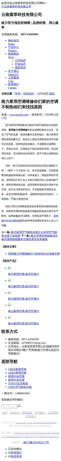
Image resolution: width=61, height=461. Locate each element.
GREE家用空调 (17, 369)
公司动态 (20, 60)
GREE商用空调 (17, 372)
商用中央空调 (16, 376)
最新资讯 (20, 67)
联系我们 (16, 452)
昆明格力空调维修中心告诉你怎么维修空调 (34, 253)
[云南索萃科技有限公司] (16, 6)
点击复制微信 (9, 406)
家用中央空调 (16, 379)
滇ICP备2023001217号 (36, 442)
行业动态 (20, 64)
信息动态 (28, 93)
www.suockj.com (18, 114)
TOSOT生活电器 (18, 383)
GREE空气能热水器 (20, 387)
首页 (17, 93)
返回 (52, 93)
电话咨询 (16, 456)
